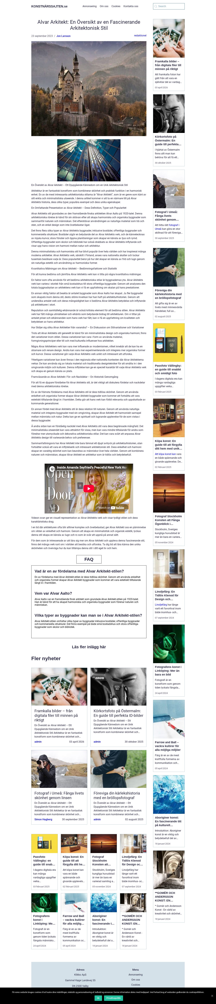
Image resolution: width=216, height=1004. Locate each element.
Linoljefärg (161, 604)
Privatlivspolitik (113, 998)
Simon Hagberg (43, 819)
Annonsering (90, 6)
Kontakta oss (130, 6)
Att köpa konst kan (165, 454)
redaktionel (140, 35)
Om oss (104, 6)
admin (38, 741)
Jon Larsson (63, 36)
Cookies (115, 6)
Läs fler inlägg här (89, 647)
